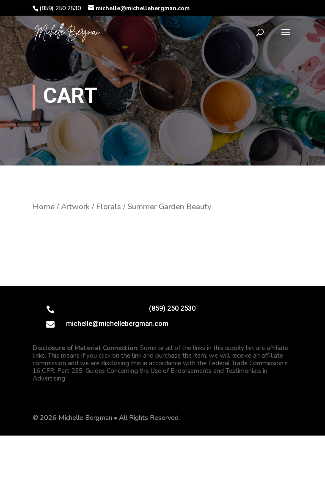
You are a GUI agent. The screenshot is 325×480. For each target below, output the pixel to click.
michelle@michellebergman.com (117, 324)
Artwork (75, 206)
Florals (108, 206)
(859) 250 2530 (172, 308)
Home (44, 206)
